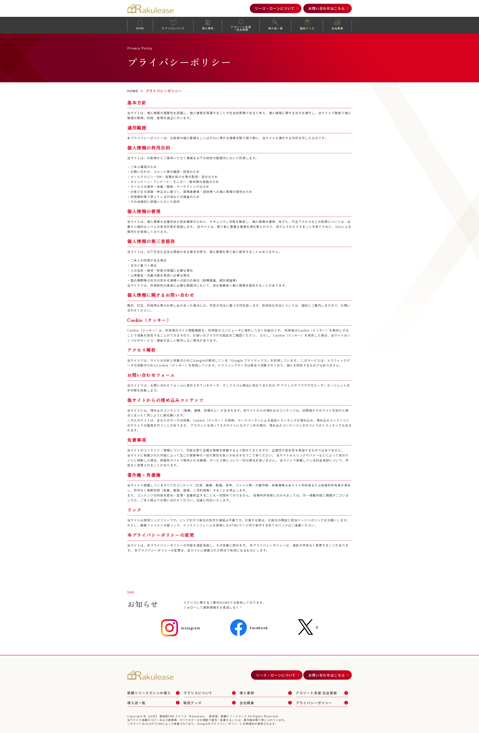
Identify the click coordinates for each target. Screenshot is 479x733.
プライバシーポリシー (314, 702)
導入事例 (207, 28)
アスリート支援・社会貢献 (241, 28)
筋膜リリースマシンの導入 (149, 692)
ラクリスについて (173, 28)
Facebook (259, 627)
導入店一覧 (275, 28)
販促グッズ (307, 28)
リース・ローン (275, 8)
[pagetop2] (467, 721)
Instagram (190, 627)
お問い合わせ (326, 8)
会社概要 (337, 28)
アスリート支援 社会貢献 (316, 692)
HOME (140, 28)
